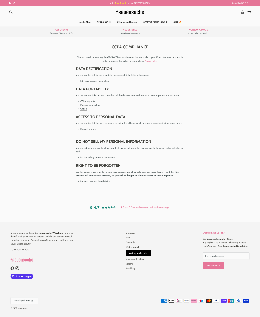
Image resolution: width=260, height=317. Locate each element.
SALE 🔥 (177, 22)
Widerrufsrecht (133, 247)
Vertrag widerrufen (138, 253)
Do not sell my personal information (97, 157)
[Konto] (242, 12)
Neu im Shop (85, 22)
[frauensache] (130, 12)
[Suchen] (11, 12)
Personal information (90, 105)
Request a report (88, 129)
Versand (129, 263)
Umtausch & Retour (135, 259)
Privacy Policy (151, 61)
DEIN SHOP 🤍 (104, 22)
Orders (83, 108)
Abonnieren (213, 265)
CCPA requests (87, 101)
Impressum (131, 233)
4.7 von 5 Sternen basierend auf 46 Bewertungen (145, 207)
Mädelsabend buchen (127, 22)
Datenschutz (131, 242)
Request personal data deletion (95, 181)
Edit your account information (94, 81)
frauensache (22, 308)
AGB (128, 237)
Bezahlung (131, 268)
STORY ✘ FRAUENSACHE (155, 22)
